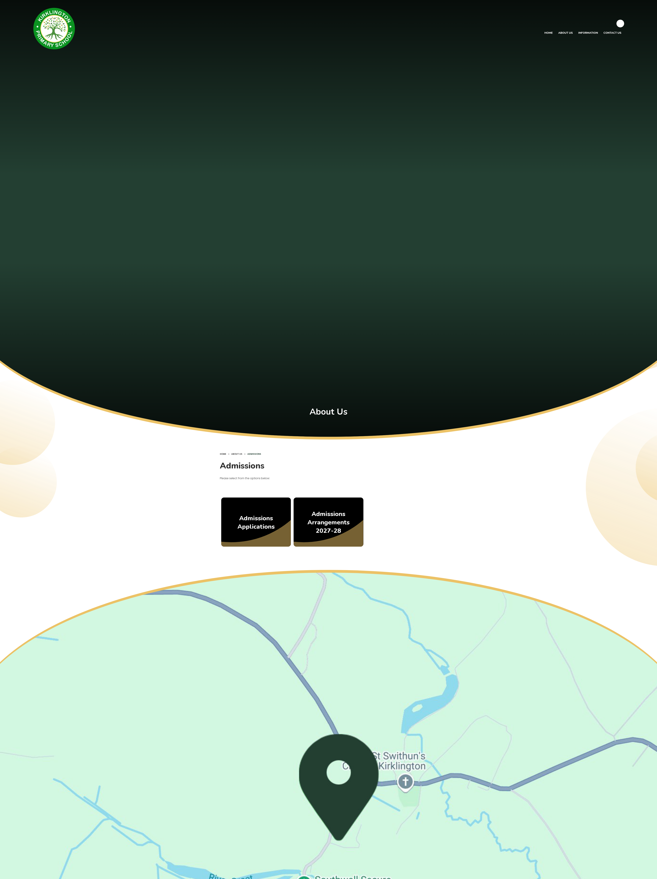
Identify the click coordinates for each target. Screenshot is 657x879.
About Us (236, 454)
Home (223, 454)
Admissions (254, 454)
